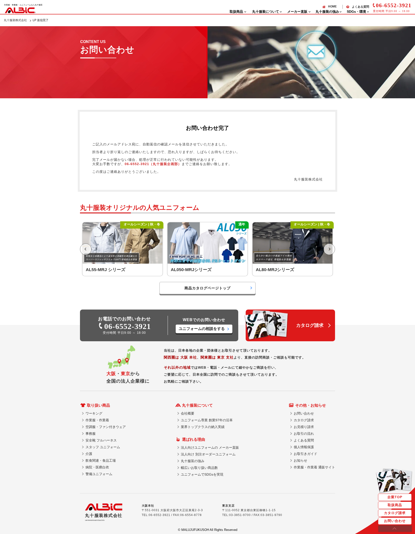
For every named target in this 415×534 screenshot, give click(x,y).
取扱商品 (395, 505)
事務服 (90, 433)
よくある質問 (360, 6)
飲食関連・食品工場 (100, 460)
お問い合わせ (395, 521)
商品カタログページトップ (207, 288)
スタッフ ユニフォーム (102, 447)
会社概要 (187, 413)
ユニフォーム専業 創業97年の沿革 (207, 420)
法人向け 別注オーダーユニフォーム (208, 454)
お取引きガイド (305, 454)
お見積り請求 (304, 427)
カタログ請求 (395, 513)
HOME (332, 6)
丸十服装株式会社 (15, 20)
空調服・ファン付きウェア (105, 427)
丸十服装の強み (192, 461)
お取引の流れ (304, 433)
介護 (88, 454)
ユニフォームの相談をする (202, 329)
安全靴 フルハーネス (101, 440)
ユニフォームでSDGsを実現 (202, 474)
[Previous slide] (86, 249)
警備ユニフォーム (98, 474)
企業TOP (394, 497)
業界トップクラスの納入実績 (203, 427)
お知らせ (300, 460)
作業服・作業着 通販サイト (314, 467)
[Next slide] (329, 249)
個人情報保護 (304, 447)
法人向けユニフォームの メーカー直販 (210, 447)
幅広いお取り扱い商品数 (199, 468)
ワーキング (93, 413)
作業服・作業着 (97, 420)
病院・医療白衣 (97, 467)
